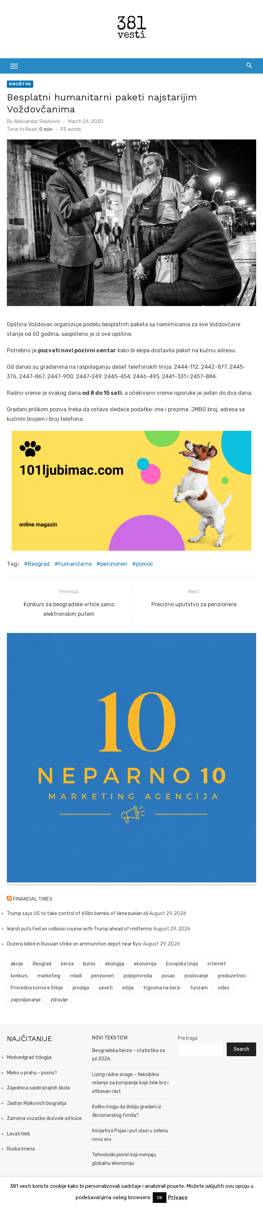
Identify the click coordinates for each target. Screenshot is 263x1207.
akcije (17, 964)
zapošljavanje (26, 1000)
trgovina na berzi (161, 988)
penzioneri (113, 564)
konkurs (19, 976)
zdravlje (59, 1000)
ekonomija (145, 964)
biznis (89, 964)
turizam (199, 988)
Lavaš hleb (18, 1134)
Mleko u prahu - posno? (32, 1073)
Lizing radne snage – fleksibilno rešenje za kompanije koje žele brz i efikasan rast (130, 1083)
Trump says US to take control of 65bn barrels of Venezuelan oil (77, 913)
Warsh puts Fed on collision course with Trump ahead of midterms (79, 929)
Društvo (20, 84)
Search (241, 1049)
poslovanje (196, 976)
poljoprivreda (138, 976)
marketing (48, 976)
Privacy (178, 1197)
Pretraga (188, 1038)
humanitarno (75, 564)
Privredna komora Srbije (37, 988)
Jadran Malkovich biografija (36, 1103)
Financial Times (33, 899)
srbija (128, 988)
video (223, 988)
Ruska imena (21, 1149)
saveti (106, 988)
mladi (76, 976)
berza (67, 964)
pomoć (144, 564)
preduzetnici (232, 976)
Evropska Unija (182, 964)
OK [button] (159, 1197)
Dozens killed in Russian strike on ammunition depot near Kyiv (74, 944)
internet (217, 964)
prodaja (81, 988)
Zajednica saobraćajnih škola (38, 1088)
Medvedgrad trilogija (29, 1057)
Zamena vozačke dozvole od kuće (44, 1118)
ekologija (114, 964)
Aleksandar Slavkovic (37, 121)
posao (168, 976)
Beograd (39, 564)
